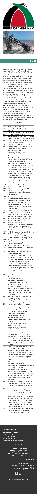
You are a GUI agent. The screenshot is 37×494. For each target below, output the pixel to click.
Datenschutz (22, 487)
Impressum (14, 487)
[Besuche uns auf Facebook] (16, 473)
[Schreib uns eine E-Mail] (19, 473)
